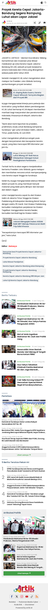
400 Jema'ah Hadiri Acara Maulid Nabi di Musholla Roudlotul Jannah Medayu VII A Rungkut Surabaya (24, 478)
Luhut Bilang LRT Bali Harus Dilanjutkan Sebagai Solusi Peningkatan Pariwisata (25, 158)
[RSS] (37, 597)
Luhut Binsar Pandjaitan (13, 262)
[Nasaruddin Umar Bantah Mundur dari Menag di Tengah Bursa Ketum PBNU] (8, 351)
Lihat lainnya (23, 573)
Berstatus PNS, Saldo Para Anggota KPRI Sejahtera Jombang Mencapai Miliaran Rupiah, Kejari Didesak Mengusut (24, 431)
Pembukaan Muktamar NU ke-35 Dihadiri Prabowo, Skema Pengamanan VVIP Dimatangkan (31, 307)
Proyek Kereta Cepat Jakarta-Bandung (20, 257)
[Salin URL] (39, 22)
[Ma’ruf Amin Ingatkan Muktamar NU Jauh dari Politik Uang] (8, 336)
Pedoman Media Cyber (28, 602)
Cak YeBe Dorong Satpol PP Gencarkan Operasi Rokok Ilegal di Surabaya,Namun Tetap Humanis (30, 384)
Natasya (13, 246)
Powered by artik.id (24, 608)
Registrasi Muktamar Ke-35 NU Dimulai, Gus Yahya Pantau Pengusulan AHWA (31, 321)
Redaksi (12, 602)
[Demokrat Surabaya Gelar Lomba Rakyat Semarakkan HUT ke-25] (24, 408)
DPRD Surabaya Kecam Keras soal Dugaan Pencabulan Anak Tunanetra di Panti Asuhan (26, 470)
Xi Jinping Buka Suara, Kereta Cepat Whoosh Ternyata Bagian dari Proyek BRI (28, 95)
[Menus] (3, 3)
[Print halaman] (44, 22)
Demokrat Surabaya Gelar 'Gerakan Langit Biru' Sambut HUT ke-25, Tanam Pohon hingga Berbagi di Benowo (26, 495)
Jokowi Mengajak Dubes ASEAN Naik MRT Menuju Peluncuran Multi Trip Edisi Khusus (29, 224)
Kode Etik (18, 604)
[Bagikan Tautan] (34, 22)
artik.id (9, 21)
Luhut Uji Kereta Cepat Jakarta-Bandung (20, 280)
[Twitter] (17, 597)
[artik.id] (10, 3)
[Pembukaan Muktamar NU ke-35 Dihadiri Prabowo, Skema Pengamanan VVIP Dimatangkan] (8, 305)
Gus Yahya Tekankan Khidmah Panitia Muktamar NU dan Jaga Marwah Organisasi (30, 368)
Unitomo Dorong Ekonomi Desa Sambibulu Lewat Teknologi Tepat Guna (25, 503)
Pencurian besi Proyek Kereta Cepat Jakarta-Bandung (22, 253)
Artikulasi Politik (23, 301)
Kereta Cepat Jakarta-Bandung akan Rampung (23, 266)
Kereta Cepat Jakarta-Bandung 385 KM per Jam (23, 276)
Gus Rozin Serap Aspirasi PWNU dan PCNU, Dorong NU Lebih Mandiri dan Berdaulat (23, 440)
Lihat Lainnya (23, 455)
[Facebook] (12, 597)
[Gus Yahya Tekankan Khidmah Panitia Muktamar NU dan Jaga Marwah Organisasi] (8, 366)
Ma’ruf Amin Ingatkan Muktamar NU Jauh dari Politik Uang (31, 337)
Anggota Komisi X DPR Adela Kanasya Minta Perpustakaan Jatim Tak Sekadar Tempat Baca (22, 448)
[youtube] (27, 597)
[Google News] (32, 597)
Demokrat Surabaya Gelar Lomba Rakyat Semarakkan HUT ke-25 (19, 423)
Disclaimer (29, 604)
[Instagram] (22, 597)
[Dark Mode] (42, 3)
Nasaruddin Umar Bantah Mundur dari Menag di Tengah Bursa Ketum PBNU (31, 352)
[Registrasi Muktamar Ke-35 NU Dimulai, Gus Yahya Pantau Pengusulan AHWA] (8, 320)
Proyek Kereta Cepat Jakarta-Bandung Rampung (20, 271)
